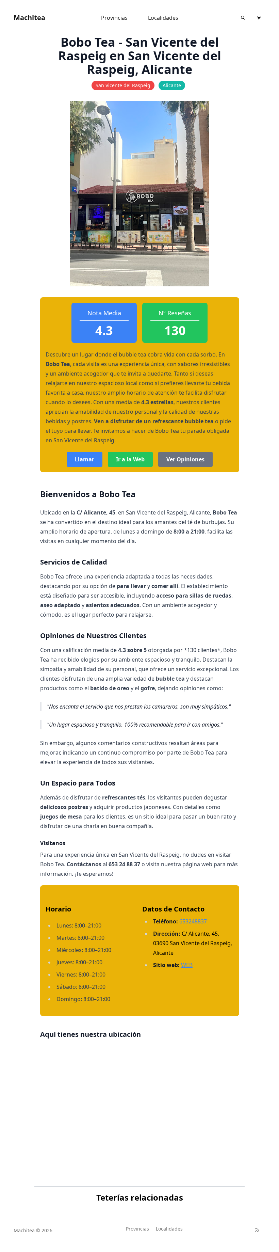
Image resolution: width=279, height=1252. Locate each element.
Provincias (114, 17)
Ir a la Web (130, 459)
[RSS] (257, 1230)
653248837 (193, 921)
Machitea (29, 17)
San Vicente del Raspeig (123, 85)
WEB (187, 965)
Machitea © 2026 (33, 1230)
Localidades (163, 17)
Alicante (172, 85)
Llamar (84, 459)
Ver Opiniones (185, 459)
